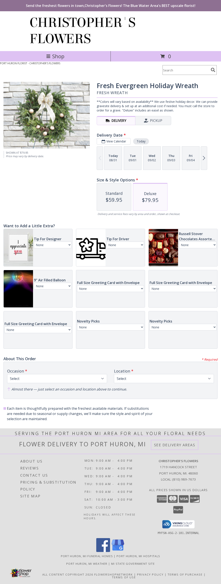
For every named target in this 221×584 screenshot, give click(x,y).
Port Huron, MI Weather (86, 564)
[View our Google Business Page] (118, 551)
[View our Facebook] (103, 551)
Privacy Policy (150, 574)
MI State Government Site (133, 564)
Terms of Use (124, 577)
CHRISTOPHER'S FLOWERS (83, 31)
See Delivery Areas (174, 444)
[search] (213, 70)
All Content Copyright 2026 (67, 574)
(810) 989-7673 (184, 479)
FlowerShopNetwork (113, 574)
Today (141, 141)
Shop (58, 56)
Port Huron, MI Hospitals (138, 556)
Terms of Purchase (185, 574)
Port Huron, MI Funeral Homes (87, 556)
